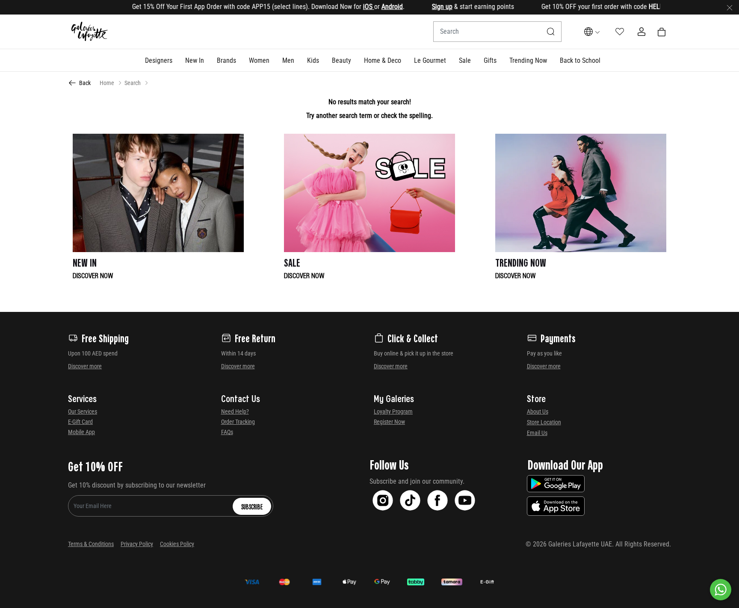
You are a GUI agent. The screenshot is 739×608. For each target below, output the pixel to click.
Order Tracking (238, 421)
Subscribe (252, 506)
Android (376, 7)
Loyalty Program (393, 411)
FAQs (227, 432)
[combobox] (497, 31)
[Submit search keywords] (551, 31)
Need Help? (235, 411)
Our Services (82, 411)
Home (107, 82)
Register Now (389, 421)
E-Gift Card (80, 421)
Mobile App (81, 432)
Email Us (537, 432)
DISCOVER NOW (93, 275)
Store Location (544, 422)
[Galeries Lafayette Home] (89, 31)
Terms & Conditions (91, 543)
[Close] (730, 7)
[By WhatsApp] (720, 589)
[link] (226, 60)
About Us (537, 411)
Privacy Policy (137, 543)
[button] (158, 60)
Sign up (426, 7)
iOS (352, 7)
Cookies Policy (177, 543)
